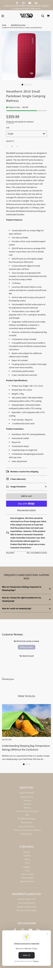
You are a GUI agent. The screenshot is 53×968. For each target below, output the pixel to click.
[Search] (43, 16)
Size (8, 127)
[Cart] (48, 16)
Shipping (10, 121)
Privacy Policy (26, 834)
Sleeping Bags (27, 877)
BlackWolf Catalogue (26, 818)
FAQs (27, 814)
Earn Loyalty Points (26, 903)
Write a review (26, 647)
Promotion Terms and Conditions (27, 830)
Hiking (27, 859)
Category (26, 867)
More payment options (26, 510)
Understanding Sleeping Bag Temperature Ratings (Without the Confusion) (26, 748)
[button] (22, 84)
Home (4, 25)
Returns (27, 807)
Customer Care (26, 797)
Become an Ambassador (26, 910)
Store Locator (26, 822)
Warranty (27, 804)
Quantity (10, 141)
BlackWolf (10, 552)
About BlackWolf (27, 792)
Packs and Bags (27, 874)
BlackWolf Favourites (18, 25)
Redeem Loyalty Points (26, 906)
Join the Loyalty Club (26, 899)
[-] (6, 146)
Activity (26, 852)
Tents (27, 870)
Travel (27, 862)
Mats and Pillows (27, 881)
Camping (27, 855)
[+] (17, 146)
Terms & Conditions (26, 826)
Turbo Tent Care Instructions (27, 811)
